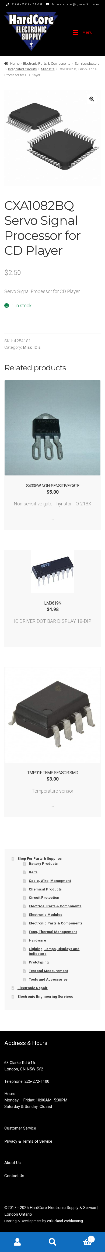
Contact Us (14, 1175)
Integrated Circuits (22, 69)
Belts (33, 872)
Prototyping (39, 962)
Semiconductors (87, 64)
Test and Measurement (48, 971)
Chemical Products (45, 889)
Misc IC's (48, 69)
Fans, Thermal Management (53, 932)
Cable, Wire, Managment (50, 881)
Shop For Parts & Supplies (40, 859)
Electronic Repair (33, 988)
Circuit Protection (44, 898)
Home (14, 64)
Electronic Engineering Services (45, 996)
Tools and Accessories (48, 979)
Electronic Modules (45, 915)
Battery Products (43, 864)
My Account (17, 1242)
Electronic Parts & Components (47, 64)
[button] (91, 99)
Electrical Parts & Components (55, 906)
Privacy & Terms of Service (28, 1141)
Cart (81, 1237)
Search (52, 1242)
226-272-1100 (27, 4)
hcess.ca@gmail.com (76, 4)
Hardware (37, 940)
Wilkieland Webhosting (65, 1221)
